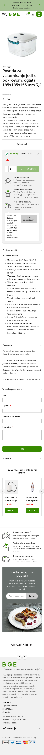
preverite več (16, 697)
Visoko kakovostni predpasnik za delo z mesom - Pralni (32, 499)
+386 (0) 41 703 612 (17, 720)
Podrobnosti (9, 250)
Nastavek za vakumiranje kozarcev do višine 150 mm (11, 499)
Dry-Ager (6, 67)
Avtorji (33, 738)
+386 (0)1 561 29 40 (14, 717)
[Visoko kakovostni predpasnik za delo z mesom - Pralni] (32, 493)
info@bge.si (13, 723)
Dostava (7, 345)
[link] (32, 14)
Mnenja (6, 458)
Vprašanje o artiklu (13, 389)
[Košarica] (39, 14)
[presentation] (4, 5)
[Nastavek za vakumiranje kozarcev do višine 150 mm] (11, 493)
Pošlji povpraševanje (29, 218)
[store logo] (14, 14)
